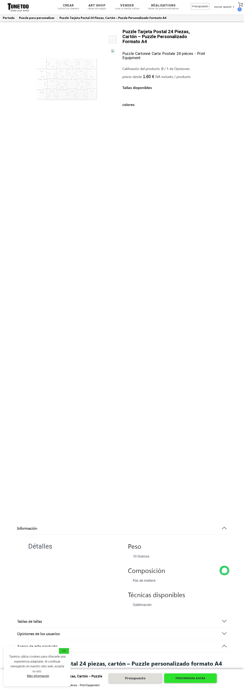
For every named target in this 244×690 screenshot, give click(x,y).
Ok (64, 651)
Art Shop (97, 7)
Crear (68, 7)
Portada (8, 18)
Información (27, 528)
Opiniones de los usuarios (38, 633)
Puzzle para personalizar (37, 18)
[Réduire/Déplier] (224, 570)
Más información (38, 676)
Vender (127, 7)
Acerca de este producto (37, 646)
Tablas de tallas (29, 621)
